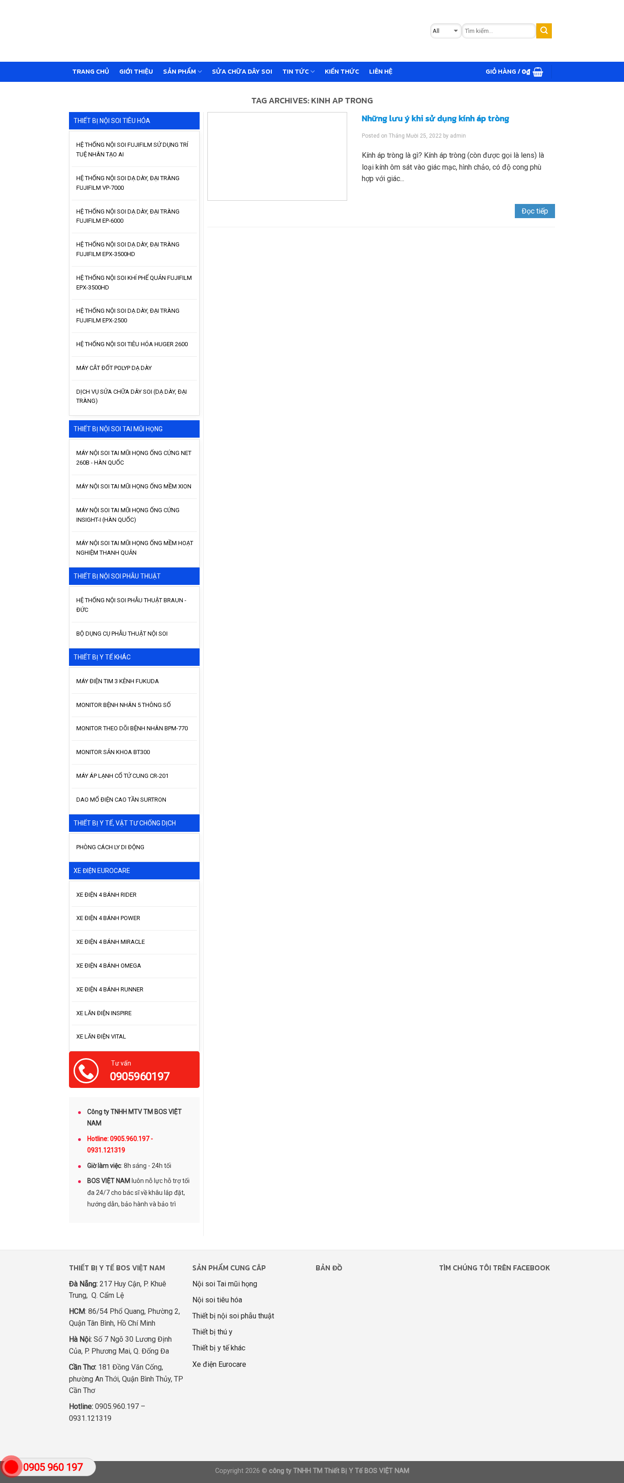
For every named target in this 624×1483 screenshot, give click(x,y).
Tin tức (295, 71)
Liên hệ (380, 71)
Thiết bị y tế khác (218, 1348)
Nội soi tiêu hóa (217, 1300)
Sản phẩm (179, 71)
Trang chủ (90, 71)
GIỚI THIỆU (136, 71)
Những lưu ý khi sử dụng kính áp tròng (435, 118)
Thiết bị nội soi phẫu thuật (233, 1316)
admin (458, 136)
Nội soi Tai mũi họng (224, 1284)
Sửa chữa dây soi (242, 71)
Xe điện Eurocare (219, 1364)
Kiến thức (342, 71)
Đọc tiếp (535, 211)
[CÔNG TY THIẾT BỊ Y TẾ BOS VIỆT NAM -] (214, 31)
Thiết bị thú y (212, 1332)
